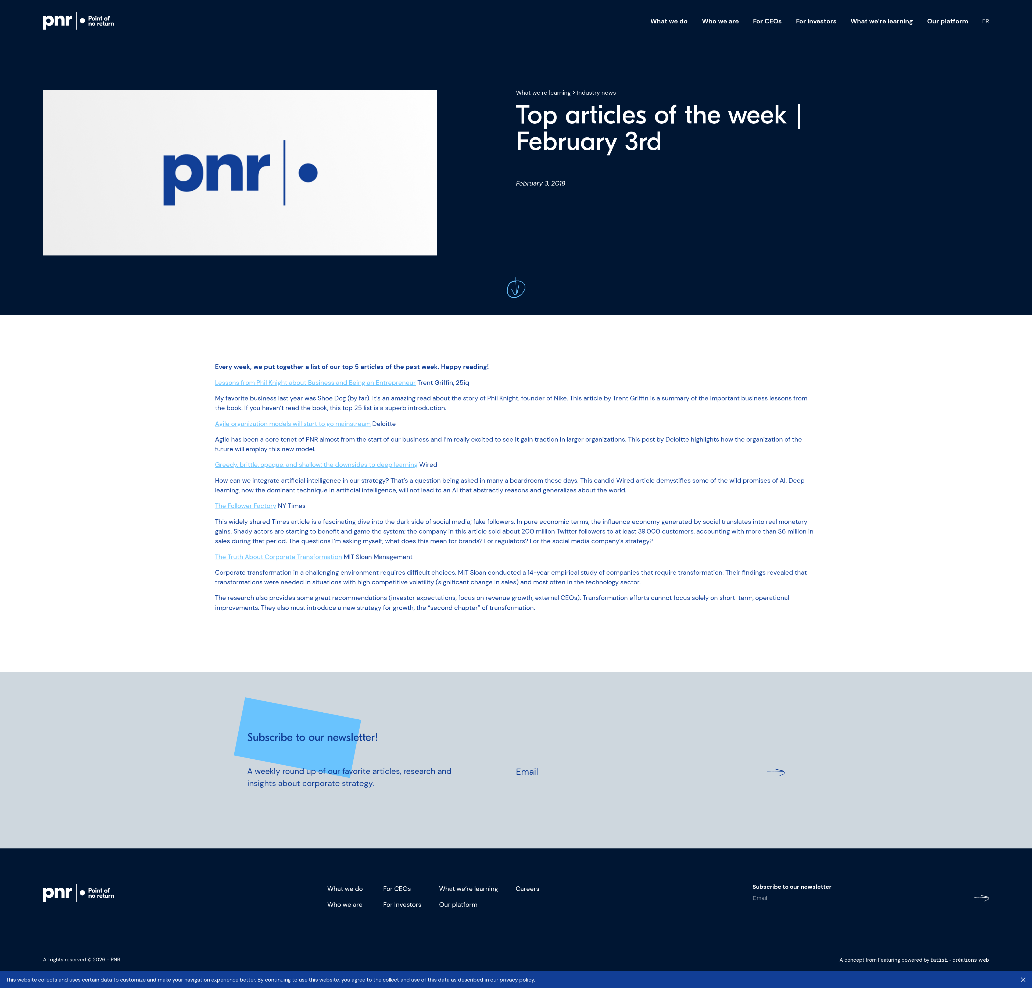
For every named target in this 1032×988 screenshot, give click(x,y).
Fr (985, 21)
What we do (669, 21)
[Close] (1023, 980)
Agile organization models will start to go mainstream (293, 424)
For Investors (816, 21)
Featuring (889, 960)
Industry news (596, 93)
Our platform (947, 21)
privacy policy (517, 979)
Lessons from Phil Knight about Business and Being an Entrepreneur (315, 382)
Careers (527, 888)
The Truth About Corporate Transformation (278, 557)
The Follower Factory (245, 506)
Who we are (720, 21)
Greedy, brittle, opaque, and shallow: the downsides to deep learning (316, 464)
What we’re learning (882, 21)
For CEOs (767, 21)
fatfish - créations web (960, 959)
